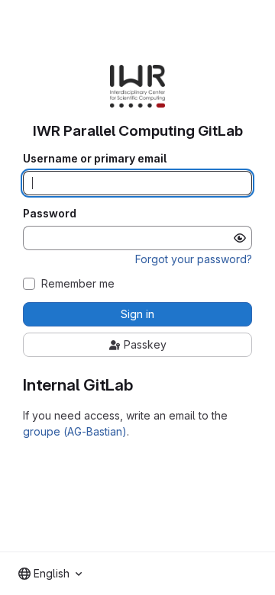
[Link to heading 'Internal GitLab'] (141, 384)
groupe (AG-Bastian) (75, 431)
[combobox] (50, 573)
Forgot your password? (193, 258)
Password (49, 213)
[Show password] (240, 238)
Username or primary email (95, 159)
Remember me (78, 284)
